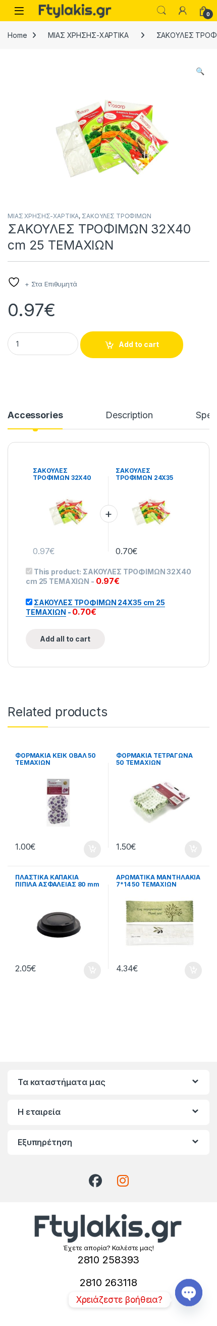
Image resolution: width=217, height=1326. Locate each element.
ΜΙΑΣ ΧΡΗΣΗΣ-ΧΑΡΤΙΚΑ (88, 35)
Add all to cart (65, 638)
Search (161, 10)
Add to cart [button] (92, 849)
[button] (200, 71)
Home (17, 35)
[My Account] (182, 11)
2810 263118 (108, 1282)
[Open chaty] (188, 1292)
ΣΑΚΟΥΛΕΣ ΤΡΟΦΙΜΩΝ (116, 216)
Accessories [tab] (35, 415)
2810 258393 (108, 1260)
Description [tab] (128, 415)
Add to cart (139, 344)
